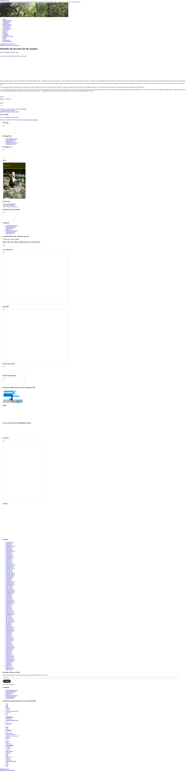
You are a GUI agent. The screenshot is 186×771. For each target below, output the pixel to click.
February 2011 (9, 668)
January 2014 (9, 639)
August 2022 (9, 558)
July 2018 (8, 594)
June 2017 (8, 606)
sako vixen (8, 752)
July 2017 (8, 605)
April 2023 (8, 554)
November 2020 (9, 575)
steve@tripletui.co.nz (11, 204)
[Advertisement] (10, 521)
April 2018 (8, 598)
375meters (8, 708)
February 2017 (9, 611)
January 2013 (9, 645)
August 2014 (9, 631)
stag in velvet (9, 757)
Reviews (5, 32)
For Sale (5, 37)
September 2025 (9, 546)
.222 (7, 703)
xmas (7, 766)
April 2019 (8, 586)
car (6, 715)
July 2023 (8, 552)
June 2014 (8, 634)
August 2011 (9, 661)
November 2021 (9, 565)
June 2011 (8, 664)
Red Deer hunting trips (11, 142)
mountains (8, 743)
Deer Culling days (7, 28)
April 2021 (8, 571)
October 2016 (9, 613)
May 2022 (8, 560)
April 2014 (8, 636)
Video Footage (6, 40)
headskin (8, 730)
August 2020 (9, 577)
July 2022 (8, 559)
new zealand (9, 745)
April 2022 (8, 562)
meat (7, 742)
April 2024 (8, 548)
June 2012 (8, 652)
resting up (7, 749)
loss (6, 739)
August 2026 (9, 542)
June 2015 (8, 624)
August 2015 (9, 622)
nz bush (8, 747)
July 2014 (8, 632)
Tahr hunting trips (10, 144)
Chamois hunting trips (11, 138)
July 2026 (8, 543)
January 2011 (9, 669)
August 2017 (9, 603)
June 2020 (8, 580)
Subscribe (7, 681)
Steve (17, 52)
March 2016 (8, 618)
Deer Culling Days (10, 140)
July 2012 (8, 651)
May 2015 (8, 626)
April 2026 (8, 544)
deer (7, 727)
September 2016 (9, 614)
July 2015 (8, 623)
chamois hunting (8, 718)
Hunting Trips (9, 141)
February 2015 (9, 627)
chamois (9, 717)
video (7, 765)
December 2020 (9, 573)
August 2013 (9, 640)
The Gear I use (6, 29)
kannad (7, 738)
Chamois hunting (7, 21)
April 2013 (8, 644)
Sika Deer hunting (7, 25)
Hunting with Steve (7, 20)
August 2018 (9, 593)
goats (7, 728)
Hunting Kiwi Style (4, 0)
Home (4, 19)
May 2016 (8, 617)
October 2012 (9, 648)
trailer (7, 762)
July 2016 (8, 615)
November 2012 (9, 647)
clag (6, 721)
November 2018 (9, 590)
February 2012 (9, 656)
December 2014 (9, 630)
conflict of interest (9, 723)
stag (7, 755)
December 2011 (9, 659)
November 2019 (9, 581)
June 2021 (8, 569)
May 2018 (8, 597)
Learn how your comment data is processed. (28, 119)
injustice (8, 737)
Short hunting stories (7, 41)
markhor (8, 741)
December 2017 (9, 601)
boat (7, 713)
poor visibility (8, 748)
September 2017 (9, 602)
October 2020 (9, 576)
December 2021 (9, 564)
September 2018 (9, 592)
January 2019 (9, 589)
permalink (24, 109)
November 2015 (9, 621)
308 (7, 707)
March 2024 (8, 550)
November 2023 (9, 551)
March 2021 (8, 572)
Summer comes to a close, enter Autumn (10, 45)
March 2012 (8, 655)
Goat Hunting (6, 27)
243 (7, 705)
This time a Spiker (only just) (7, 44)
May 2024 (8, 547)
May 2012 (8, 653)
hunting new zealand (10, 734)
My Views (5, 31)
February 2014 (9, 638)
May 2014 (8, 635)
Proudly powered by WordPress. (7, 770)
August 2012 (9, 649)
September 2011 (9, 660)
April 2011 (8, 666)
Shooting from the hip (8, 36)
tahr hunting (8, 759)
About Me (5, 33)
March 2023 (8, 555)
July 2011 (8, 662)
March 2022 (8, 563)
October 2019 (9, 582)
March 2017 (8, 610)
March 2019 (8, 588)
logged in (8, 117)
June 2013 (8, 642)
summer (7, 758)
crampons (8, 724)
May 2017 (8, 607)
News (4, 38)
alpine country (8, 712)
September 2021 (9, 568)
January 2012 (9, 657)
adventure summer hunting (12, 711)
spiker (7, 754)
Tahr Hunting (6, 23)
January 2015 (9, 628)
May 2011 (8, 665)
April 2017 (8, 609)
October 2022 (9, 556)
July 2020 (8, 579)
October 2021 (9, 567)
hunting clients (9, 733)
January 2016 (9, 619)
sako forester (9, 751)
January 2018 (9, 600)
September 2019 (9, 584)
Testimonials (6, 34)
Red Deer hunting (7, 24)
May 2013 (8, 643)
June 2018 (8, 596)
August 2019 (9, 585)
